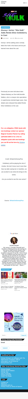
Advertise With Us (6, 385)
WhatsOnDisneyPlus (17, 200)
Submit (5, 348)
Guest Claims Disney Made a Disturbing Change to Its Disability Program (20, 280)
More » (22, 265)
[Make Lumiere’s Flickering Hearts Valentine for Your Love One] (7, 275)
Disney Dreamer (6, 375)
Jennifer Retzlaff (5, 38)
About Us (4, 384)
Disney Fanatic (5, 369)
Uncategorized (5, 27)
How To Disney (5, 373)
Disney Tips (4, 372)
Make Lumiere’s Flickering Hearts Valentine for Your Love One (7, 281)
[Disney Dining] (5, 3)
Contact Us (4, 382)
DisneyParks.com (6, 363)
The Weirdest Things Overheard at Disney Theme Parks (21, 287)
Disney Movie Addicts (8, 370)
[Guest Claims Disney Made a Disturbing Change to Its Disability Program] (21, 275)
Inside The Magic (6, 376)
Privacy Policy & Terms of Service (11, 386)
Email (3, 342)
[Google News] (14, 233)
